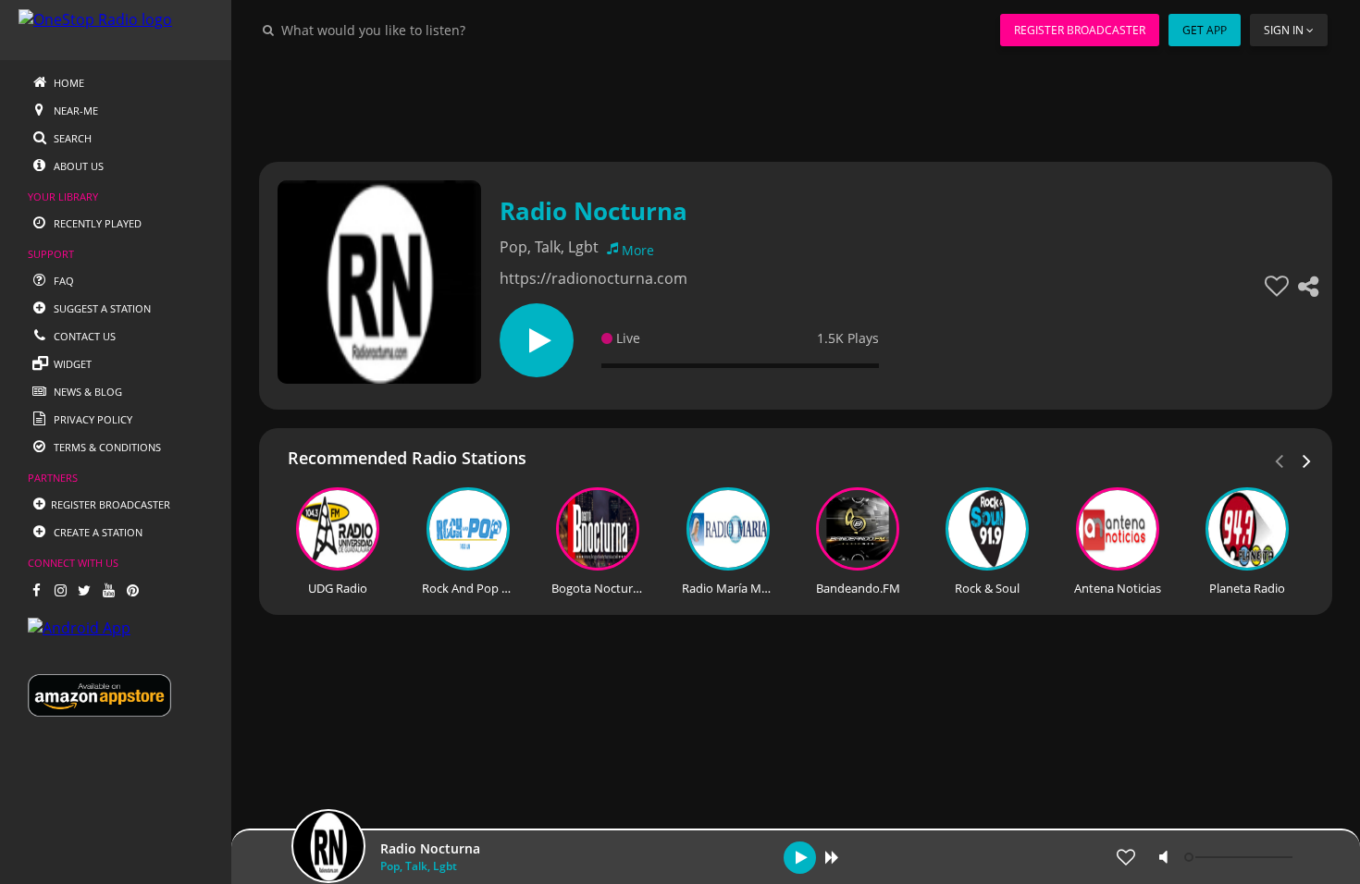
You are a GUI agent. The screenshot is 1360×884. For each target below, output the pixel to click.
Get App (1204, 30)
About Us (77, 166)
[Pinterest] (132, 590)
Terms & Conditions (106, 447)
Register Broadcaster (1079, 30)
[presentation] (1307, 459)
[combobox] (429, 29)
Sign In (1284, 30)
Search (71, 138)
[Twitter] (84, 590)
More (638, 250)
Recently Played (96, 223)
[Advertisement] (795, 101)
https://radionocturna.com (593, 278)
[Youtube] (108, 590)
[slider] (1240, 857)
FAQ (62, 281)
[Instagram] (60, 590)
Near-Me (74, 110)
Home (67, 83)
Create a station (96, 532)
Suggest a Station (101, 308)
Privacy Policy (91, 419)
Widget (71, 364)
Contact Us (83, 336)
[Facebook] (36, 590)
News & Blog (86, 392)
